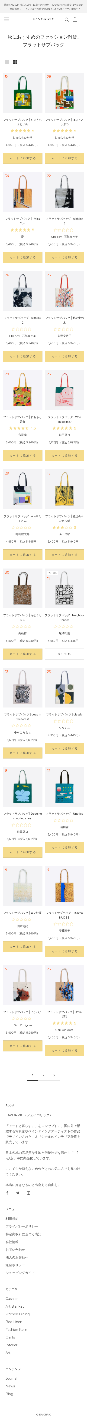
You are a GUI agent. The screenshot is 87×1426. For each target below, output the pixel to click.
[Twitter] (17, 1193)
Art (8, 1353)
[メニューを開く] (6, 19)
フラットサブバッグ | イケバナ (22, 1012)
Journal (11, 1378)
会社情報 (12, 1242)
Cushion (12, 1299)
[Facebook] (7, 1193)
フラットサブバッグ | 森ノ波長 (22, 913)
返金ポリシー (15, 1265)
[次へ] (54, 1075)
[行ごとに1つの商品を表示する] (7, 62)
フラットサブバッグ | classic (64, 714)
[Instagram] (28, 1193)
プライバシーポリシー (22, 1226)
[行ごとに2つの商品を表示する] (15, 62)
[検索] (67, 19)
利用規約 (12, 1219)
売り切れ (64, 654)
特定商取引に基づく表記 (23, 1234)
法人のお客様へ (17, 1257)
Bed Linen (14, 1322)
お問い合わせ (15, 1249)
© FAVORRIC (43, 1414)
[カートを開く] (75, 19)
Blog (9, 1394)
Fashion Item (16, 1330)
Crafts (10, 1337)
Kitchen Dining (18, 1314)
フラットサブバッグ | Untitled (64, 813)
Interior (11, 1345)
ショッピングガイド (20, 1273)
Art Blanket (15, 1306)
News (10, 1386)
